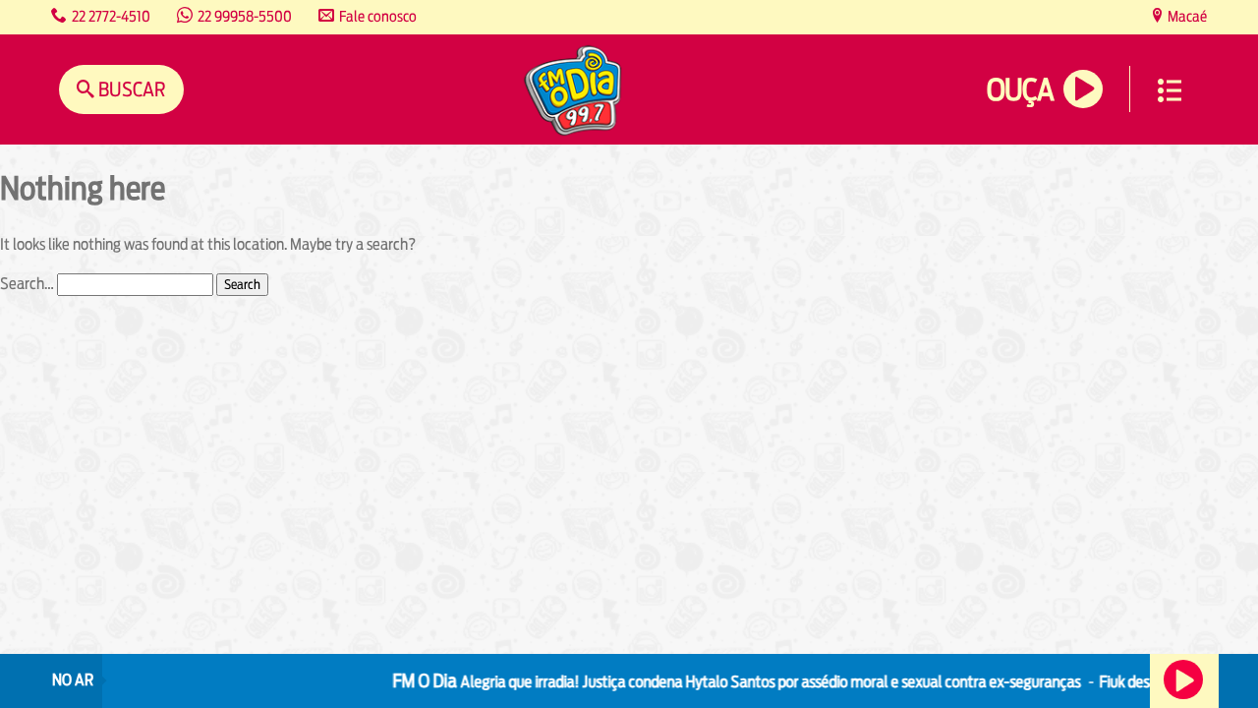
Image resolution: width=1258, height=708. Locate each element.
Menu (1169, 90)
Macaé (1186, 16)
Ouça (1020, 90)
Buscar (130, 89)
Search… (27, 283)
